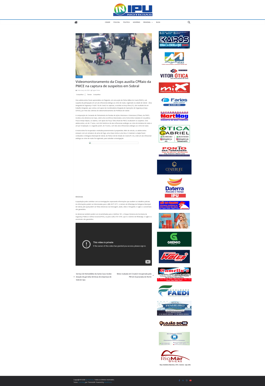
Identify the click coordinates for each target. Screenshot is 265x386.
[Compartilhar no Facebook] (80, 95)
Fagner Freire (96, 90)
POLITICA (126, 22)
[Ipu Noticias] (75, 22)
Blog (158, 22)
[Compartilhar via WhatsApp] (97, 95)
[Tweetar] (89, 95)
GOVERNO (136, 22)
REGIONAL (147, 22)
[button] (152, 22)
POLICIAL (116, 22)
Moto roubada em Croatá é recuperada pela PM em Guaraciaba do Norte (134, 275)
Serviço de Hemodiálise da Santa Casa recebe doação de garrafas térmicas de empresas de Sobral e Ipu (93, 277)
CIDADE (107, 22)
